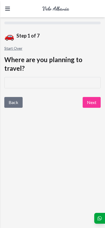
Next (91, 102)
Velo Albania (55, 8)
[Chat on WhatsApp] (99, 218)
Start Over (13, 48)
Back (13, 102)
